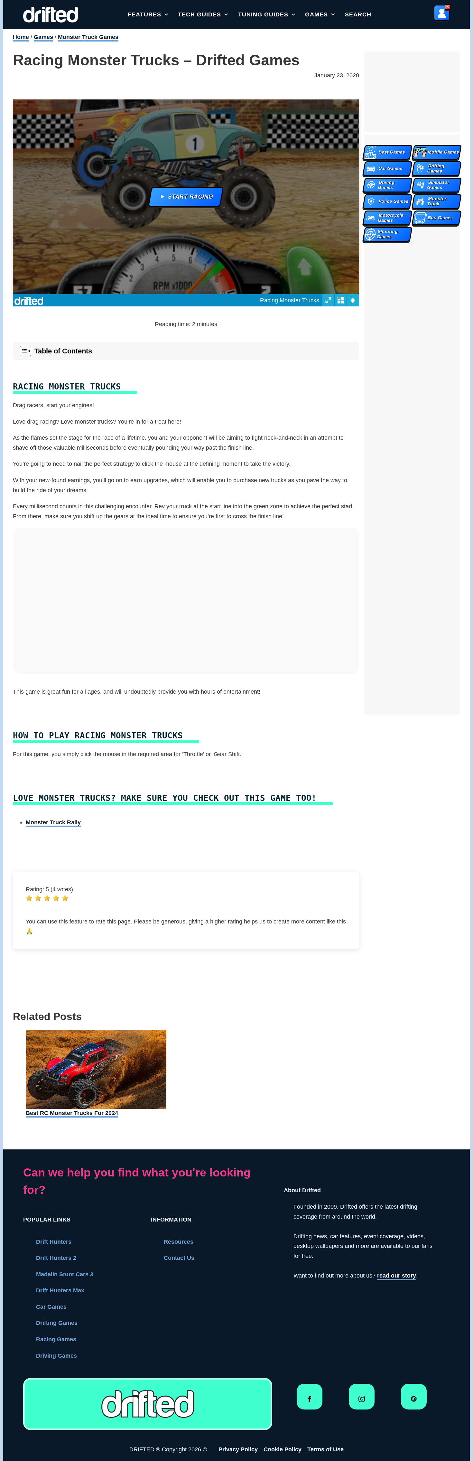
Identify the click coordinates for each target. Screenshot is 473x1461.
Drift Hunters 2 (56, 1258)
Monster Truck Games (88, 37)
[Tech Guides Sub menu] (226, 14)
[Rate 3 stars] (47, 898)
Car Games (51, 1307)
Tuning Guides (263, 14)
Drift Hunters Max (60, 1290)
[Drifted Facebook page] (309, 1401)
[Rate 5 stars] (65, 898)
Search (358, 14)
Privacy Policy (238, 1449)
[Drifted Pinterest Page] (414, 1401)
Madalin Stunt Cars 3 (64, 1274)
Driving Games (56, 1356)
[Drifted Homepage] (147, 1404)
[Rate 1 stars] (29, 898)
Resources (178, 1242)
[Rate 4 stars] (56, 898)
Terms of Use (325, 1449)
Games (316, 14)
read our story (396, 1275)
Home (21, 37)
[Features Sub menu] (166, 14)
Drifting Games (57, 1323)
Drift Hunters (53, 1242)
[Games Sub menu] (333, 14)
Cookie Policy (282, 1449)
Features (144, 14)
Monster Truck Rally (53, 822)
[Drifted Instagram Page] (361, 1401)
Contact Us (179, 1258)
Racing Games (56, 1339)
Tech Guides (199, 14)
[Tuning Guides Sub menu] (293, 14)
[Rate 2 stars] (38, 898)
